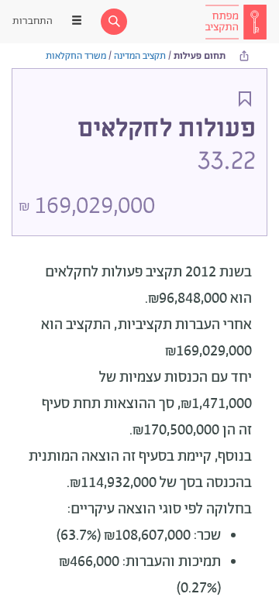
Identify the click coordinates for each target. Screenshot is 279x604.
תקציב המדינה (140, 56)
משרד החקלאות (76, 56)
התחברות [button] (32, 21)
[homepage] (236, 22)
